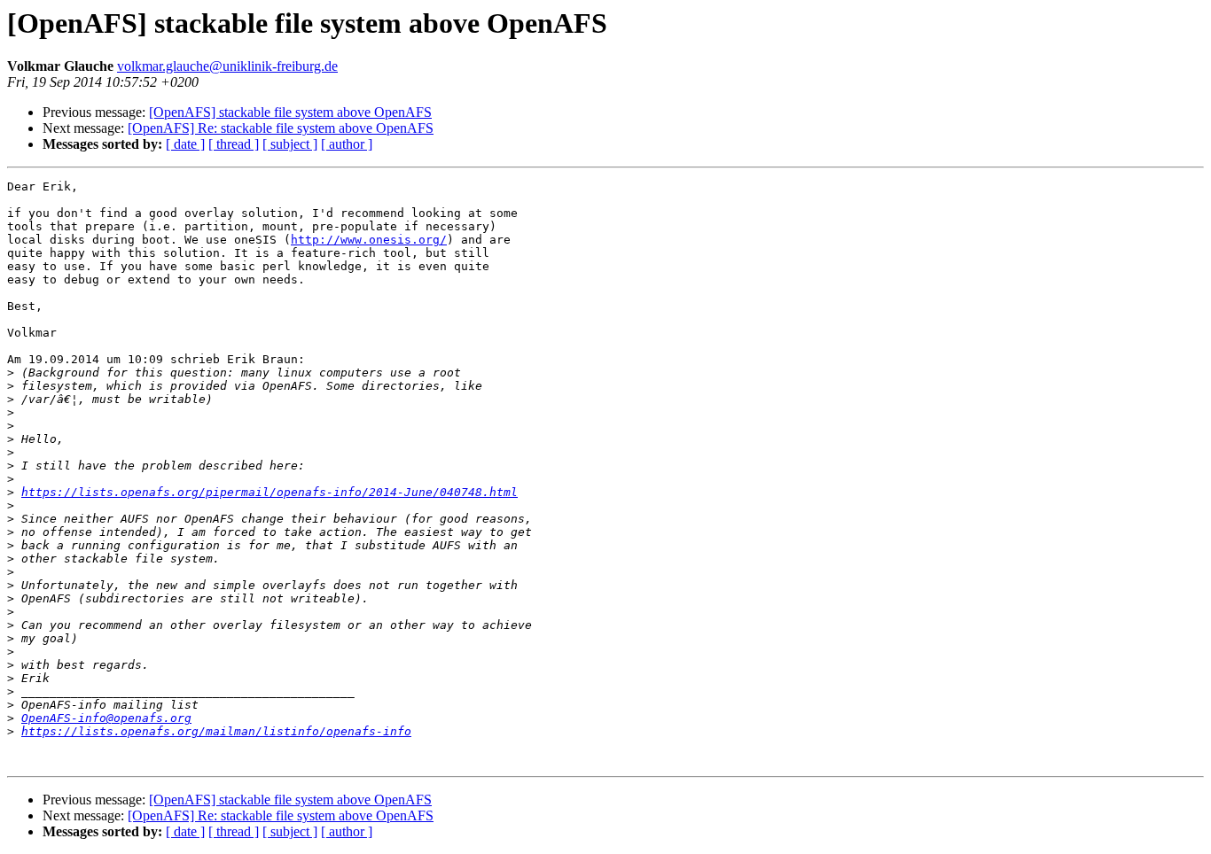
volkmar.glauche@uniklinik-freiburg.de (227, 66)
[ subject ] (289, 143)
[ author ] (346, 143)
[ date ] (185, 143)
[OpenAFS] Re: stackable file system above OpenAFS (281, 128)
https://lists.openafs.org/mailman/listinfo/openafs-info (216, 731)
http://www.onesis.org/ (369, 239)
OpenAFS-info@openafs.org (106, 718)
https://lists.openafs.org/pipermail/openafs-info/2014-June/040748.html (269, 492)
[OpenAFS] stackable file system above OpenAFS (290, 112)
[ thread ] (233, 143)
